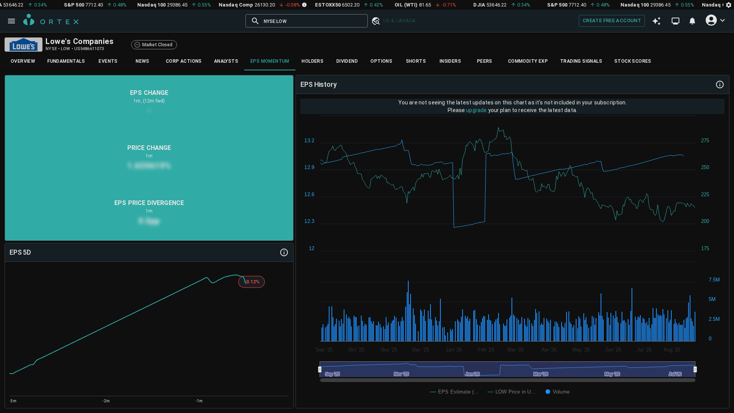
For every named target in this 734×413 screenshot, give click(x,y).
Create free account (612, 20)
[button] (375, 21)
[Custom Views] (675, 21)
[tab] (23, 61)
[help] (284, 252)
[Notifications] (692, 21)
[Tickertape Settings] (728, 5)
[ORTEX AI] (656, 21)
